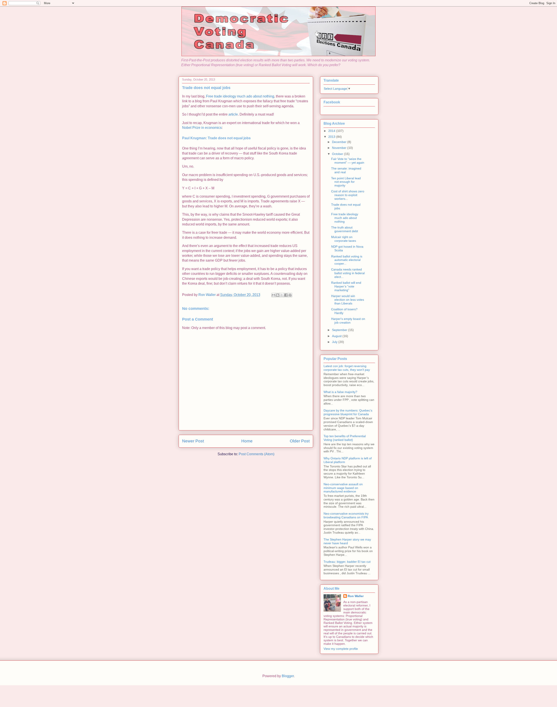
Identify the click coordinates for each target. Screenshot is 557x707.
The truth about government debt (344, 229)
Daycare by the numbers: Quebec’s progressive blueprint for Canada (348, 412)
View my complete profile (341, 648)
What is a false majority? (340, 392)
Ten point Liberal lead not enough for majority (346, 181)
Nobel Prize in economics (202, 127)
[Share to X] (282, 295)
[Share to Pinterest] (290, 295)
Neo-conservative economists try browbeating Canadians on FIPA (346, 515)
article (233, 114)
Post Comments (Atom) (256, 454)
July (335, 342)
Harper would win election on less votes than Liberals (347, 299)
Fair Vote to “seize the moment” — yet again (347, 160)
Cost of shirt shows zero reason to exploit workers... (347, 195)
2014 (332, 131)
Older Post (300, 441)
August (337, 336)
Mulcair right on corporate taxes (343, 238)
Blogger (288, 676)
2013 (332, 136)
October (338, 154)
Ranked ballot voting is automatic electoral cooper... (346, 260)
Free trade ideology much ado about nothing (240, 96)
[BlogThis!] (277, 295)
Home (247, 441)
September (340, 330)
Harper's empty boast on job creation (348, 320)
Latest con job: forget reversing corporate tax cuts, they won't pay (347, 367)
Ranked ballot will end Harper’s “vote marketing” (346, 286)
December (339, 142)
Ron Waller (356, 596)
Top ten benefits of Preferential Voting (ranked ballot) (345, 438)
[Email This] (273, 295)
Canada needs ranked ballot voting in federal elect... (348, 273)
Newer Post (193, 441)
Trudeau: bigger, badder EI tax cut (347, 561)
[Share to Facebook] (286, 295)
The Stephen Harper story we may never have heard (347, 541)
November (339, 147)
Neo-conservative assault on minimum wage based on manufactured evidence (343, 487)
